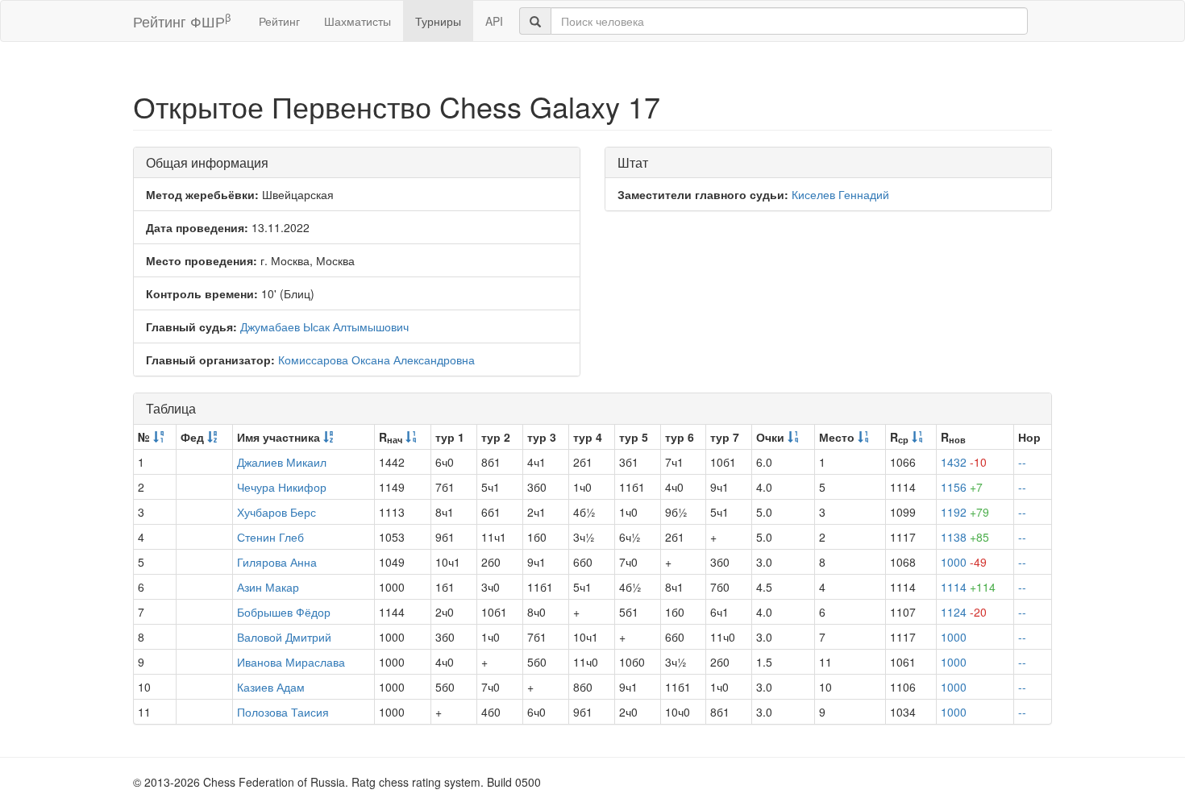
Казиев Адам (271, 687)
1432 (964, 462)
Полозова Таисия (283, 712)
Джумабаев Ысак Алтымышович (324, 326)
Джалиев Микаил (281, 462)
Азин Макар (268, 587)
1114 (968, 587)
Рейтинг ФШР (182, 20)
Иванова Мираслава (291, 662)
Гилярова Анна (277, 562)
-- (1022, 462)
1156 (962, 487)
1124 (964, 612)
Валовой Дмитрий (284, 637)
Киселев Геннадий (840, 194)
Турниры (438, 21)
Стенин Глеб (270, 537)
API (494, 21)
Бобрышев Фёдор (284, 612)
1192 (965, 512)
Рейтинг (279, 21)
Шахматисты (357, 21)
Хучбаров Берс (276, 512)
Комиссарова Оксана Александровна (376, 359)
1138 (965, 537)
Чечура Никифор (281, 487)
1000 (964, 562)
